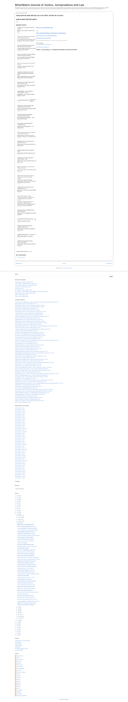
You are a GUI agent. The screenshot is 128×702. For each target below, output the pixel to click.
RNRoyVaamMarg (20, 668)
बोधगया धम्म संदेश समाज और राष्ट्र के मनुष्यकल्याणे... (26, 553)
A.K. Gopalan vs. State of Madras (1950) (23, 290)
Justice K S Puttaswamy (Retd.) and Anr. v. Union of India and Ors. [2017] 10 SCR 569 (33, 367)
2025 (17, 497)
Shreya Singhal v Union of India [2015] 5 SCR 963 (25, 354)
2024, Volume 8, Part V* (20, 465)
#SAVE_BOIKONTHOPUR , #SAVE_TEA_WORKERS (28, 557)
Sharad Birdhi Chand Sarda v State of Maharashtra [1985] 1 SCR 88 (29, 306)
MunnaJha (18, 663)
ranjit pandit (18, 693)
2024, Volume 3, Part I (20, 420)
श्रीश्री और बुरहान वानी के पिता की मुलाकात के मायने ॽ (26, 153)
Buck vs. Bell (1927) (19, 288)
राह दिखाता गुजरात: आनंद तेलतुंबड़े (23, 575)
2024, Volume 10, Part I (20, 470)
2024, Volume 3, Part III (20, 424)
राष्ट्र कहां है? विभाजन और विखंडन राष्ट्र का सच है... (26, 572)
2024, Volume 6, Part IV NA (21, 444)
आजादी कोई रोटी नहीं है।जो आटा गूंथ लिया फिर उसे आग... (27, 564)
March (19, 614)
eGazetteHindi (18, 643)
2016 (17, 514)
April (19, 612)
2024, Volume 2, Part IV (20, 419)
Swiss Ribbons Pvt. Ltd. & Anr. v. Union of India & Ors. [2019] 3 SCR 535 (30, 381)
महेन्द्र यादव (18, 684)
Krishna (18, 657)
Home (64, 263)
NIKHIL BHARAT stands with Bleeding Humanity (27, 592)
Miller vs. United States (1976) (21, 294)
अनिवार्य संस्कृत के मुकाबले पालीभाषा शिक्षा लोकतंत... (25, 544)
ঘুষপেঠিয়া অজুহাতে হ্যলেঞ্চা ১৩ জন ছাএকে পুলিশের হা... (25, 568)
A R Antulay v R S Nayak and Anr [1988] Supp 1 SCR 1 (26, 308)
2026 (17, 495)
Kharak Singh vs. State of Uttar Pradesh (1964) (25, 293)
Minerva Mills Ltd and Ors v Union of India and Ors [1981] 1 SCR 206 (29, 305)
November (20, 517)
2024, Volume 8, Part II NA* (21, 460)
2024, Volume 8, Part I (20, 458)
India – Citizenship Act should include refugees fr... (28, 530)
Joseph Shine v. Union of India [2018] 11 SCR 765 (25, 378)
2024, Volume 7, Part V (20, 452)
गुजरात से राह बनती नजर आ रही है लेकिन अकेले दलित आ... (27, 566)
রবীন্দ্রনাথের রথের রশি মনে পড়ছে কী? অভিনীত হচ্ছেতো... (26, 552)
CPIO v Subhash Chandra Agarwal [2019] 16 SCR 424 (26, 388)
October (19, 519)
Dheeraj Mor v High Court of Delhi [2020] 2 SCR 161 (26, 396)
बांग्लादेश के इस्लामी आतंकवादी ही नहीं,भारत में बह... (25, 595)
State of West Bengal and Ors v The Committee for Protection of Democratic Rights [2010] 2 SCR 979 (37, 340)
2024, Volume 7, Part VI (20, 454)
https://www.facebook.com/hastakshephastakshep (46, 35)
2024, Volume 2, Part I (20, 414)
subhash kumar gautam (21, 695)
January (19, 618)
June (19, 609)
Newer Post (19, 263)
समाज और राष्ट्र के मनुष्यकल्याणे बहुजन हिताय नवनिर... (26, 550)
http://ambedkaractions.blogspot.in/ (43, 44)
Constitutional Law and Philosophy (22, 640)
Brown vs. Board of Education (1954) (23, 402)
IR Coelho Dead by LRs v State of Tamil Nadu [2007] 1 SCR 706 (28, 337)
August (19, 523)
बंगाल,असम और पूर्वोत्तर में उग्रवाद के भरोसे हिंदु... (25, 537)
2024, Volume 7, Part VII (20, 455)
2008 (17, 633)
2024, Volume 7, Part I (20, 446)
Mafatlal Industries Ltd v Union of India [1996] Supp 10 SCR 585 (28, 319)
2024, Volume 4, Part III (20, 430)
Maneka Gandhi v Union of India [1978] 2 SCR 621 (25, 303)
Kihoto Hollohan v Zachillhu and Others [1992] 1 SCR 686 (27, 310)
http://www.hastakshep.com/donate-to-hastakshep (51, 33)
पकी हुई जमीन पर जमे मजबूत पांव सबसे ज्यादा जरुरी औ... (26, 603)
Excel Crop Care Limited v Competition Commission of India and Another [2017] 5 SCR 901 (34, 362)
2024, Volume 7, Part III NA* (21, 449)
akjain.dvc (18, 686)
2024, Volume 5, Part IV (20, 438)
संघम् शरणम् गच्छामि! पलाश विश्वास (23, 548)
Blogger (66, 699)
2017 (17, 512)
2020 (17, 506)
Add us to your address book (44, 27)
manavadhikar (19, 690)
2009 (17, 631)
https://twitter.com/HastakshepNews (43, 38)
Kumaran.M (18, 661)
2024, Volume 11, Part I (20, 474)
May (19, 610)
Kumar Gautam (19, 659)
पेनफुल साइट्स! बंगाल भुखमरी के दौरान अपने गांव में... (26, 570)
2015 (17, 620)
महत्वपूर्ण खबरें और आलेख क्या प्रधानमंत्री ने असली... (26, 586)
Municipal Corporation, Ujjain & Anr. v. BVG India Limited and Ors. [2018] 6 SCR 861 (33, 370)
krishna (17, 688)
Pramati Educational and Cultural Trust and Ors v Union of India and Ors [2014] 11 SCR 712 (34, 353)
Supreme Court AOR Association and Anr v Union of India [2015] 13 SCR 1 (31, 356)
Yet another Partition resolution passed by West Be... (28, 535)
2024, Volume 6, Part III (20, 443)
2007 (17, 635)
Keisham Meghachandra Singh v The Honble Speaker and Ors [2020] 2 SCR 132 (32, 392)
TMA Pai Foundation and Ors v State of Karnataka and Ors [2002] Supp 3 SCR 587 (32, 329)
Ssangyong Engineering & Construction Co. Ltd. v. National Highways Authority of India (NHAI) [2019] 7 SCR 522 (39, 383)
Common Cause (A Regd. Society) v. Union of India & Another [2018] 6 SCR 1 (31, 368)
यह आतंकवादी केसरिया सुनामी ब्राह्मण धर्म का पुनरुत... (26, 531)
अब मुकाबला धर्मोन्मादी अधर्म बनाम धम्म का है (24, 579)
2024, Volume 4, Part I (20, 427)
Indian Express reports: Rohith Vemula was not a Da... (28, 559)
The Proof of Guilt (19, 650)
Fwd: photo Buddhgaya (22, 542)
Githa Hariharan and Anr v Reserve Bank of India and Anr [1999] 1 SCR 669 (31, 322)
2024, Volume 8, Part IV (20, 463)
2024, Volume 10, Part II (20, 471)
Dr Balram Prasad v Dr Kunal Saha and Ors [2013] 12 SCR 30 (28, 348)
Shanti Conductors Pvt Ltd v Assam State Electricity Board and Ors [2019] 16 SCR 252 (33, 391)
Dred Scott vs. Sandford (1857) (21, 296)
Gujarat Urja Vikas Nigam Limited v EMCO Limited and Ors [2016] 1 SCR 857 (31, 359)
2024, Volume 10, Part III (20, 473)
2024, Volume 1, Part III (20, 411)
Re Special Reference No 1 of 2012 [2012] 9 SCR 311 (26, 343)
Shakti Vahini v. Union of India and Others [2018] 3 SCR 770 (27, 372)
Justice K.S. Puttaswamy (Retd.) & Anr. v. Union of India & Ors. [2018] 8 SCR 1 (31, 375)
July (18, 607)
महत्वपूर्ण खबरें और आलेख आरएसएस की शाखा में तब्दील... (26, 561)
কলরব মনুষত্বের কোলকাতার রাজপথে (22, 593)
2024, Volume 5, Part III (20, 436)
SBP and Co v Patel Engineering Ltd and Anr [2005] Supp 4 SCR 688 (29, 333)
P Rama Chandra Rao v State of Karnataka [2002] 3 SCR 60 (28, 327)
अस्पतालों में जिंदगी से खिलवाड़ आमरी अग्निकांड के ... (26, 539)
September (20, 521)
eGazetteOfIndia (18, 645)
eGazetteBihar (18, 642)
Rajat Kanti (18, 670)
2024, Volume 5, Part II (20, 435)
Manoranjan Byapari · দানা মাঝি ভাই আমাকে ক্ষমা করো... (27, 546)
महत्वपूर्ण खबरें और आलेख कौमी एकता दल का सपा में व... (26, 533)
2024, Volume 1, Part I (20, 408)
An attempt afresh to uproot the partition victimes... (28, 573)
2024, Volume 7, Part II (20, 447)
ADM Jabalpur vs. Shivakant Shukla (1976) (24, 282)
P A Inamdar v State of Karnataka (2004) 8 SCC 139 (26, 330)
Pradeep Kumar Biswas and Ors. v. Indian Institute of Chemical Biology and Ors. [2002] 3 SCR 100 (36, 326)
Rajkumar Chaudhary (20, 672)
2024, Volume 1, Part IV (20, 412)
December (20, 515)
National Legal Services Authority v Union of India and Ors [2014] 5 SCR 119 (31, 351)
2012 (17, 625)
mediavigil (18, 692)
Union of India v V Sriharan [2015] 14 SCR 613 (25, 357)
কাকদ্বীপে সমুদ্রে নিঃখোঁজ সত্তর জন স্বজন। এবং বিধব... (26, 577)
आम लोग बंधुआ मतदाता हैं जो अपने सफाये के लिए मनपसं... (26, 581)
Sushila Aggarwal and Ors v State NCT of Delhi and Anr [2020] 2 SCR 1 (30, 394)
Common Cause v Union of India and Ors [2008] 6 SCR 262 (27, 338)
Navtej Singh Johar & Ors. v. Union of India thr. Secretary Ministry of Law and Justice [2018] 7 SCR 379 (37, 373)
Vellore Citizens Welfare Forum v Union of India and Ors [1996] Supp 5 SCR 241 (32, 316)
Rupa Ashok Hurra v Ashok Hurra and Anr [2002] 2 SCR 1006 (28, 324)
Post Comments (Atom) (67, 268)
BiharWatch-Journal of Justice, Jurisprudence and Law (49, 4)
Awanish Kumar (19, 655)
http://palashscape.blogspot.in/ (42, 47)
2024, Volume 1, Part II (20, 409)
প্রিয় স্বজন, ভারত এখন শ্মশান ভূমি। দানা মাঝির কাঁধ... (25, 541)
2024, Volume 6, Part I (20, 439)
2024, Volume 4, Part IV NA (21, 431)
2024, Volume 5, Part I (20, 433)
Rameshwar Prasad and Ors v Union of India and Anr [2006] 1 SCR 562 (30, 335)
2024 (17, 499)
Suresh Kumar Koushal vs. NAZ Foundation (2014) (26, 285)
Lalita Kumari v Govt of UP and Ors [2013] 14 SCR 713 (26, 349)
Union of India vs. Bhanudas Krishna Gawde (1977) (26, 283)
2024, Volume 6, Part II (20, 441)
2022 (17, 503)
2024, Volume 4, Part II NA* (21, 428)
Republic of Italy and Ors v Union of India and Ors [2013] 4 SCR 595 (29, 345)
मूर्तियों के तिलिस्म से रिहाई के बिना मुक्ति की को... (25, 590)
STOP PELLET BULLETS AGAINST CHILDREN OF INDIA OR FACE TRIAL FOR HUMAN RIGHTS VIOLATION (26, 181)
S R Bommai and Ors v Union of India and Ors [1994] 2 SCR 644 (28, 313)
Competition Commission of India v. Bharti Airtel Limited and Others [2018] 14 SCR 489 (34, 380)
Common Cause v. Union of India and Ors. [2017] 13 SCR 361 (28, 364)
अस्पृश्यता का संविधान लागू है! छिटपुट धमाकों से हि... (25, 562)
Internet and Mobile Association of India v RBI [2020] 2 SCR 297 (28, 397)
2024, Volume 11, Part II (20, 476)
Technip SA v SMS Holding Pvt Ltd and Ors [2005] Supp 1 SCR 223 (29, 332)
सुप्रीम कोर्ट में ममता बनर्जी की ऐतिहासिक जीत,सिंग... (25, 524)
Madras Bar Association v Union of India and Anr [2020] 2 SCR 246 (29, 400)
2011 (17, 627)
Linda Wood (17, 647)
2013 (17, 624)
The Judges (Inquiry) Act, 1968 (21, 648)
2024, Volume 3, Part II (20, 422)
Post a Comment (21, 257)
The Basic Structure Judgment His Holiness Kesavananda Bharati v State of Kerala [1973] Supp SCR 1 (37, 302)
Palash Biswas (19, 665)
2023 (17, 501)
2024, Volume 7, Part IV (20, 450)
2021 (17, 505)
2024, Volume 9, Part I (20, 466)
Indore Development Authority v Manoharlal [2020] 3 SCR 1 (28, 399)
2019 (17, 508)
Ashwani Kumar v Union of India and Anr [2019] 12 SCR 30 (27, 384)
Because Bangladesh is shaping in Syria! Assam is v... (28, 601)
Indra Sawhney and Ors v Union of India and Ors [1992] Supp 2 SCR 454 (30, 311)
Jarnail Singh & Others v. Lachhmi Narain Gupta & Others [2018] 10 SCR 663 (31, 376)
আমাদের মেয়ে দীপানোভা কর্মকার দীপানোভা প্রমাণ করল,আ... (26, 584)
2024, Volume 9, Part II (20, 468)
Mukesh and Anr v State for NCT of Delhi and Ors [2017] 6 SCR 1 (29, 360)
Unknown (18, 674)
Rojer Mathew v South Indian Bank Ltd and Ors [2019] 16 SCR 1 (28, 386)
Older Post (109, 263)
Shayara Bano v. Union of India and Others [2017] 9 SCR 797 (28, 365)
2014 (17, 622)
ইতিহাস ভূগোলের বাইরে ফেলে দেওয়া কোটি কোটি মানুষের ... (26, 597)
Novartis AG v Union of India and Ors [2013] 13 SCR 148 (27, 346)
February (20, 616)
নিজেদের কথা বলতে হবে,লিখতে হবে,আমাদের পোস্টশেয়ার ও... (26, 588)
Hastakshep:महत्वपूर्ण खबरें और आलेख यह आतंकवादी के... (27, 528)
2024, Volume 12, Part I (20, 478)
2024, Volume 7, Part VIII (20, 457)
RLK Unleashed (19, 666)
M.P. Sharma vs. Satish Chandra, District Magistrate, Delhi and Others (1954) (31, 291)
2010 (17, 629)
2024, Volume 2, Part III (20, 417)
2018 (17, 510)
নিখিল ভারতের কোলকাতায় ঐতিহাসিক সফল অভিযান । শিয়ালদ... (27, 599)
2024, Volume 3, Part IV (20, 425)
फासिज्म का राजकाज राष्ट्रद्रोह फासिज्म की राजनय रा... (26, 526)
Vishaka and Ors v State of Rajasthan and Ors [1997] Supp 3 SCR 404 (30, 321)
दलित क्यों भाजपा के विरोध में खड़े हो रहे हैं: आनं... (25, 583)
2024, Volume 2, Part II (20, 416)
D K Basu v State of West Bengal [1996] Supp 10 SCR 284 (27, 318)
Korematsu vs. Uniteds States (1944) (23, 286)
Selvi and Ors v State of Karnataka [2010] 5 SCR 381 (26, 341)
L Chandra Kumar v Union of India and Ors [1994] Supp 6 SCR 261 (29, 314)
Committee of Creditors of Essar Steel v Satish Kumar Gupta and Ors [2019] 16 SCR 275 (34, 389)
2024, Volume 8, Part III (20, 462)
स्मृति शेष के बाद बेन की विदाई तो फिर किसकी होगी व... (26, 604)
